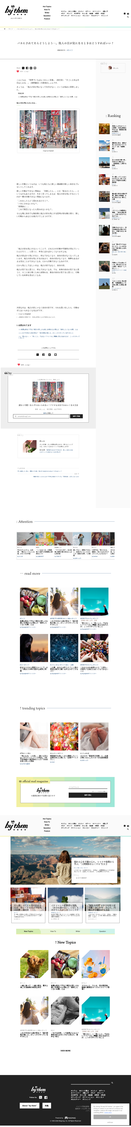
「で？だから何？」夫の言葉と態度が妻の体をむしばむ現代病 (63, 552)
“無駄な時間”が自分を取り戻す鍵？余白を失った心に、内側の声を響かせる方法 (102, 908)
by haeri (52, 762)
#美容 (97, 13)
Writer (47, 12)
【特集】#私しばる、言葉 (88, 620)
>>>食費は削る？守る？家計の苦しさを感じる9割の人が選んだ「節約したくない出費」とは (47, 97)
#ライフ (69, 13)
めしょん (42, 441)
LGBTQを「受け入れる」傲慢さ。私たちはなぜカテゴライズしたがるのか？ (100, 552)
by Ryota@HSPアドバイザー (28, 627)
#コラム (63, 11)
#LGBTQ (77, 13)
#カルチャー (95, 15)
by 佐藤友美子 (40, 556)
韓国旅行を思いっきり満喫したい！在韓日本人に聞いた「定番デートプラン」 (64, 757)
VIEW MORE (65, 1050)
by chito (114, 273)
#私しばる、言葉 (116, 251)
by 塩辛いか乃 (77, 558)
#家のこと (118, 201)
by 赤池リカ (115, 151)
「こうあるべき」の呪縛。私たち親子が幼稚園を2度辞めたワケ (44, 552)
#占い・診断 (70, 665)
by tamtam (95, 556)
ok (110, 1117)
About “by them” (29, 1105)
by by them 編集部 (116, 135)
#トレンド (104, 15)
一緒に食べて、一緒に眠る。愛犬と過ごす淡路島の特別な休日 (34, 986)
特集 (47, 1105)
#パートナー (97, 11)
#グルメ (84, 983)
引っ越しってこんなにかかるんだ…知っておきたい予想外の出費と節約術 (27, 908)
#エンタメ (86, 15)
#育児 (121, 251)
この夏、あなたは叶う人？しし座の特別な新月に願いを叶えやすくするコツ (64, 669)
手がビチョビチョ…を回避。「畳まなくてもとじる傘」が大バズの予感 (26, 552)
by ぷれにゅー (24, 990)
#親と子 (105, 11)
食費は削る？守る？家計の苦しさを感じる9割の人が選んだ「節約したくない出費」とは (34, 623)
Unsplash (51, 151)
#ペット (119, 133)
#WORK (60, 618)
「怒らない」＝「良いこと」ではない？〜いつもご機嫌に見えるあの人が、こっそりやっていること (94, 625)
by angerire (114, 254)
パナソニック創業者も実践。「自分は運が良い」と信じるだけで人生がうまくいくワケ (65, 908)
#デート (88, 11)
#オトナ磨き (72, 11)
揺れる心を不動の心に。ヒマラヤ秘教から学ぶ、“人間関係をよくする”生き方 (94, 863)
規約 (44, 413)
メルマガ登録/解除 (82, 1106)
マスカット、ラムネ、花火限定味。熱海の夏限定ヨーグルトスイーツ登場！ (96, 987)
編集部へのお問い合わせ (84, 1108)
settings (110, 1122)
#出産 (87, 753)
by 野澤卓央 (85, 1040)
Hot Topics (47, 6)
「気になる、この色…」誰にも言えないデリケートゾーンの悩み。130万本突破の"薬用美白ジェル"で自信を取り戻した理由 (34, 758)
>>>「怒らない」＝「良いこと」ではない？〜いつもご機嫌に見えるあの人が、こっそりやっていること (49, 337)
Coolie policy (108, 1112)
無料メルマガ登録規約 (97, 791)
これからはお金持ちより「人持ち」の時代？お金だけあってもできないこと (94, 669)
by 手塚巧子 (58, 556)
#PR (21, 753)
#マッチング (65, 15)
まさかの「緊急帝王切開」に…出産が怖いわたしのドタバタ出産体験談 (94, 757)
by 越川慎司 (23, 1039)
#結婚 (91, 13)
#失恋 (102, 13)
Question (47, 16)
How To (47, 9)
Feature (47, 19)
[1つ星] (18, 71)
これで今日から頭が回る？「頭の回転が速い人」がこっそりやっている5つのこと (64, 623)
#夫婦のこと (58, 547)
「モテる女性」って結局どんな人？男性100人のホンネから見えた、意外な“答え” (65, 1035)
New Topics (28, 931)
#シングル (114, 235)
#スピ (113, 150)
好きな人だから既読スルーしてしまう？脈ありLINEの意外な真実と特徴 (34, 669)
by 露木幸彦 (114, 556)
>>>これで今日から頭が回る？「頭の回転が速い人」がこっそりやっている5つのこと (46, 333)
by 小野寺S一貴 (115, 219)
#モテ (63, 13)
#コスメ (81, 11)
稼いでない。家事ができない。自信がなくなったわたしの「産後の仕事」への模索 (81, 553)
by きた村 (20, 556)
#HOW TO (114, 133)
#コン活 (84, 13)
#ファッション (76, 15)
